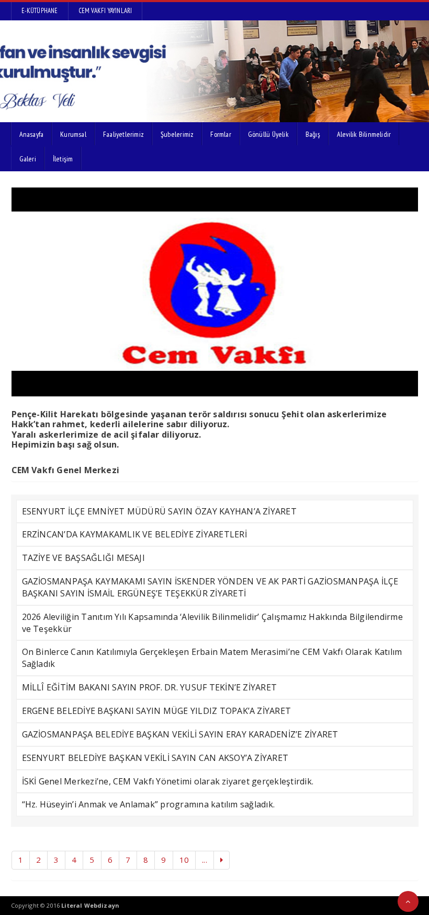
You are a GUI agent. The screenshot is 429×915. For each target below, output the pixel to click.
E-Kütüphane (39, 10)
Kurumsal (73, 134)
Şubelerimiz (177, 134)
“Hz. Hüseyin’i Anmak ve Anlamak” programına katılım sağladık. (148, 804)
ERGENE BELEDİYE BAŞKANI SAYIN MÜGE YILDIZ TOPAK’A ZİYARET (156, 711)
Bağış (313, 134)
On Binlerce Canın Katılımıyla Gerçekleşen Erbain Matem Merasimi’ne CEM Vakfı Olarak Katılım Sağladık (212, 658)
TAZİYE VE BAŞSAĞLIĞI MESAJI (83, 558)
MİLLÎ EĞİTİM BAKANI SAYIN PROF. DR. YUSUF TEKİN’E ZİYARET (149, 687)
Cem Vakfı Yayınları (105, 10)
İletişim (63, 158)
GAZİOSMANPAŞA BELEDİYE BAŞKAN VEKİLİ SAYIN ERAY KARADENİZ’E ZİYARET (180, 734)
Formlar (220, 134)
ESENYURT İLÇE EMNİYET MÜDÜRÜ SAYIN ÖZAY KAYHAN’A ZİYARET (159, 511)
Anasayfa (31, 134)
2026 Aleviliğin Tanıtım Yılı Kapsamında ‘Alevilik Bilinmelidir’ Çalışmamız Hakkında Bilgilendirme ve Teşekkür (212, 623)
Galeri (27, 158)
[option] (215, 291)
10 (184, 859)
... (204, 859)
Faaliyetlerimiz (123, 134)
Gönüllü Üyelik (268, 134)
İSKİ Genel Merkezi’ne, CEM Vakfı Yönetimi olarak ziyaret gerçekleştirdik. (168, 781)
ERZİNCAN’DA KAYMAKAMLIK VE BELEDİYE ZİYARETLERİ (134, 534)
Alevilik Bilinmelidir (364, 134)
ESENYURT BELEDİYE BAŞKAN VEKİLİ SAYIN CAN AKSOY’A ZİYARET (155, 758)
